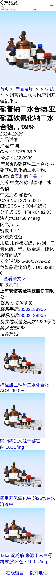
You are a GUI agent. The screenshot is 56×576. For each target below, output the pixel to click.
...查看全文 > (12, 278)
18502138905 (32, 309)
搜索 (35, 9)
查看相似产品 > (26, 176)
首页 (4, 89)
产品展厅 (24, 89)
